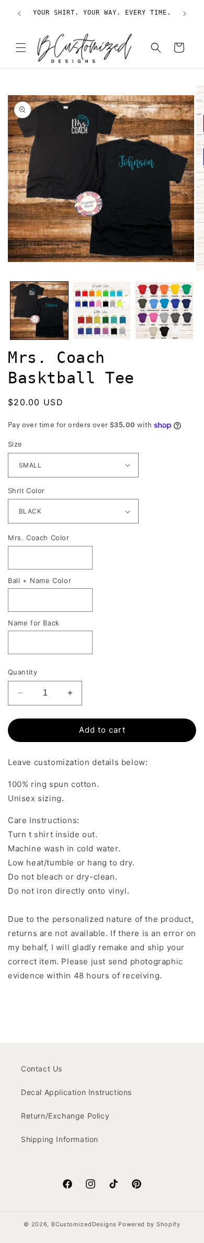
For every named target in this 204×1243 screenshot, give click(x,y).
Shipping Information (59, 1139)
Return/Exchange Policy (65, 1115)
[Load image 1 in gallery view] (39, 310)
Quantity (22, 672)
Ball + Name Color (39, 580)
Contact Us (41, 1068)
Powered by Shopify (149, 1224)
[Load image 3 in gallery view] (164, 310)
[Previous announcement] (19, 13)
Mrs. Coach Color (39, 537)
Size (15, 444)
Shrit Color (26, 490)
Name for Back (34, 623)
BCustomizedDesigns (84, 1224)
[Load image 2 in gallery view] (102, 310)
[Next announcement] (184, 13)
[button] (20, 47)
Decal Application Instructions (76, 1092)
